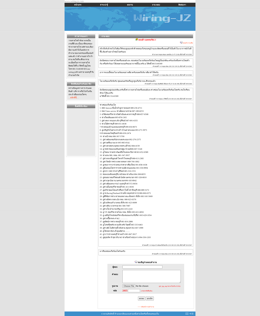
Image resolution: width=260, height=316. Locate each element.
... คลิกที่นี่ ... (73, 97)
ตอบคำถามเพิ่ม (187, 43)
